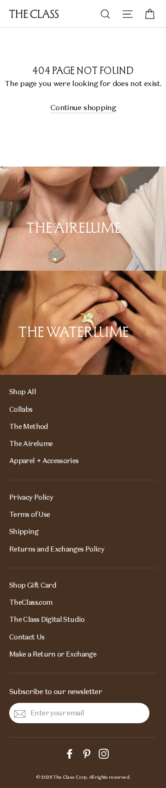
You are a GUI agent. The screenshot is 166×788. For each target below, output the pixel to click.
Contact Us (27, 637)
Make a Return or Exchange (52, 654)
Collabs (21, 409)
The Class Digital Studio (47, 619)
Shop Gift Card (32, 585)
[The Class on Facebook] (70, 753)
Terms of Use (29, 514)
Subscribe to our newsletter (55, 691)
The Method (28, 426)
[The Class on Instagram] (104, 753)
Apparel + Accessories (44, 460)
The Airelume (31, 443)
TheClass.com (30, 602)
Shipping (23, 531)
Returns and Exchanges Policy (56, 549)
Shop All (22, 391)
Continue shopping (83, 107)
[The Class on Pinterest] (87, 753)
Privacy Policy (31, 497)
